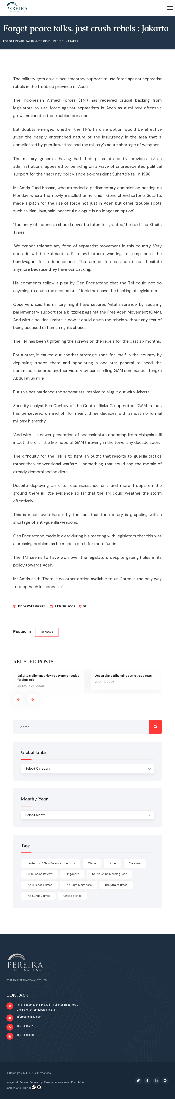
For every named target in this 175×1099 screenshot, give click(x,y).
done (112, 863)
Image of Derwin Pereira (22, 1082)
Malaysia (135, 863)
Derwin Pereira (34, 606)
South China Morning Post (109, 874)
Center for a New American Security (50, 863)
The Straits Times (116, 885)
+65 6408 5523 (25, 1026)
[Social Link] (138, 1080)
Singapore (72, 874)
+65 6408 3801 (25, 1035)
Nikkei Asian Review (39, 874)
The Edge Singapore (78, 885)
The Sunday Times (38, 896)
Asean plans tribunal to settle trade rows (123, 675)
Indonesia (47, 632)
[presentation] (18, 699)
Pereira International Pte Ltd (62, 1082)
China (92, 863)
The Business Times (39, 885)
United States (72, 896)
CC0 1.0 (26, 1088)
